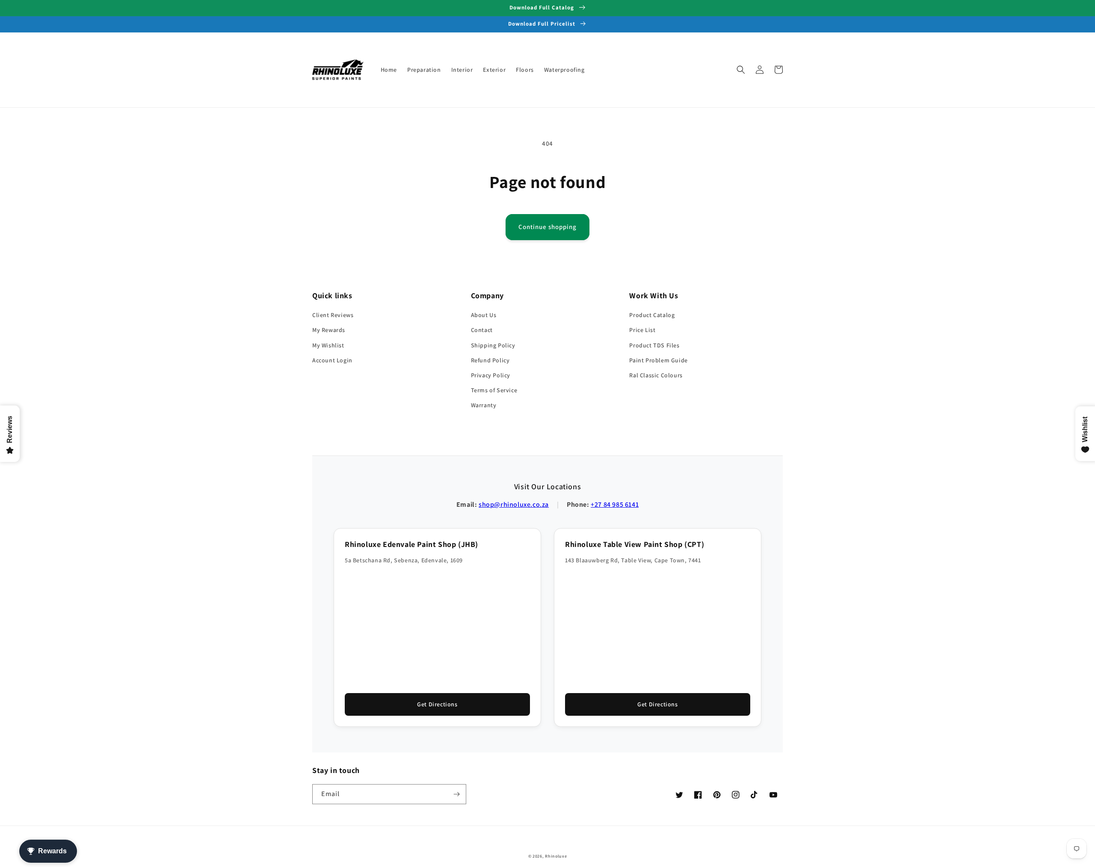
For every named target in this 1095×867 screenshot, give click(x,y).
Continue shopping (547, 227)
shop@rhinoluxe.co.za (514, 504)
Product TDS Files (654, 345)
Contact (482, 330)
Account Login (332, 360)
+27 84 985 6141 (615, 504)
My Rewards (328, 330)
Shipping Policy (493, 345)
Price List (642, 330)
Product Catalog (652, 315)
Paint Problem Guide (658, 360)
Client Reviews (332, 315)
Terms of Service (494, 390)
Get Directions (437, 704)
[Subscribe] (456, 794)
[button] (740, 69)
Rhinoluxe (556, 856)
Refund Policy (490, 360)
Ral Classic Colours (655, 375)
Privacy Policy (490, 375)
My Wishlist (328, 345)
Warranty (484, 405)
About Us (484, 315)
